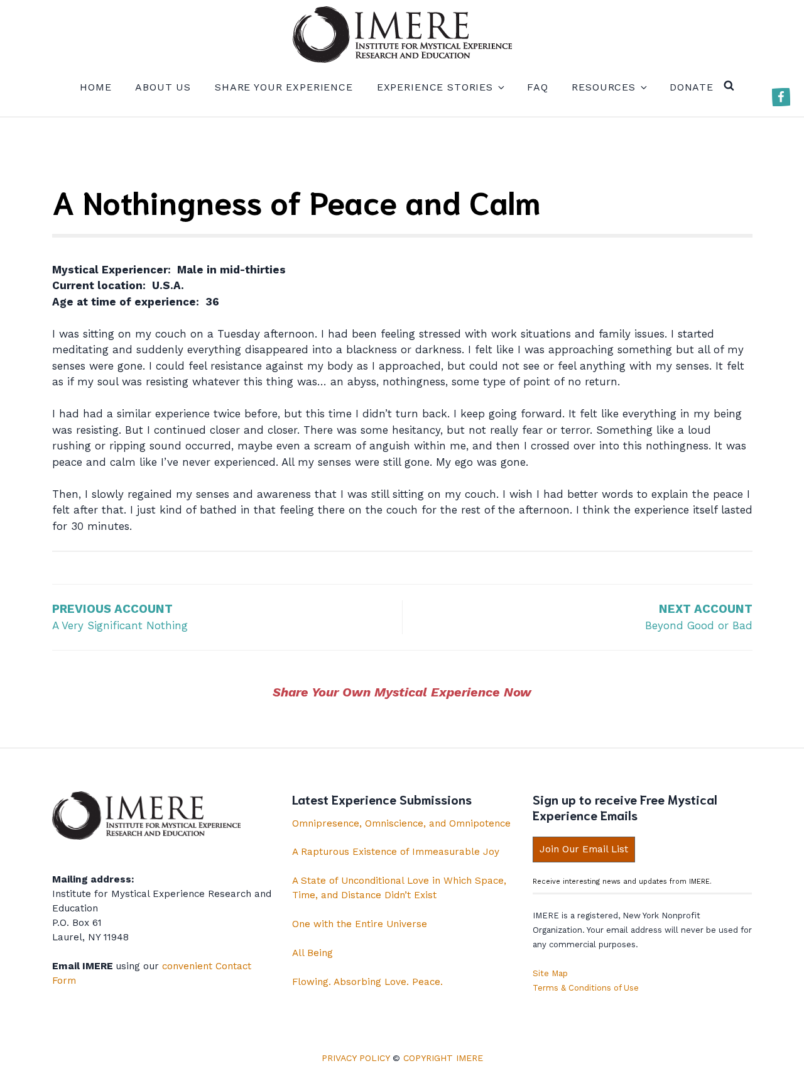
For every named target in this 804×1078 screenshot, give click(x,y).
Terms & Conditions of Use (586, 988)
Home (95, 87)
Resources (604, 87)
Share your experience (284, 87)
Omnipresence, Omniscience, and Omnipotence (401, 823)
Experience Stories (435, 87)
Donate (692, 87)
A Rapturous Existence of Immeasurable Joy (395, 851)
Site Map (550, 973)
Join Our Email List (584, 849)
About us (163, 87)
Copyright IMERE (443, 1058)
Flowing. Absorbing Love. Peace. (367, 981)
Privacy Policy (355, 1058)
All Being (312, 953)
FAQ (537, 87)
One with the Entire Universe (359, 924)
